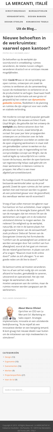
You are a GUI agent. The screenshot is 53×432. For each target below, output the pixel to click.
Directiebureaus (16, 11)
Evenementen (20, 298)
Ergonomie (10, 361)
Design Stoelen (14, 21)
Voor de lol (10, 379)
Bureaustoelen (38, 11)
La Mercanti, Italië (27, 3)
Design (8, 357)
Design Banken (37, 16)
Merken (8, 370)
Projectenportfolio (13, 375)
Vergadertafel (16, 16)
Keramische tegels (37, 21)
